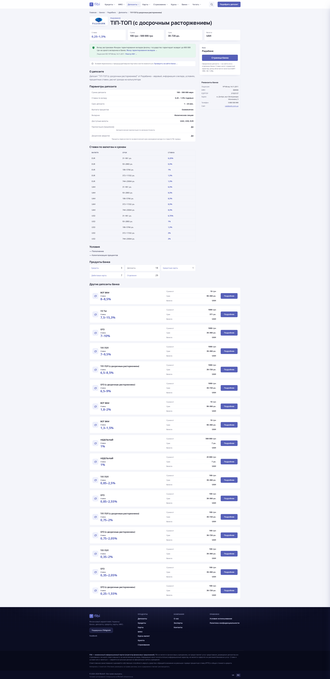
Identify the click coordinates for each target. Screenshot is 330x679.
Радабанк (111, 12)
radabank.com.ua (231, 106)
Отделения (132, 275)
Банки (184, 4)
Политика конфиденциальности (225, 623)
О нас (176, 618)
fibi (95, 4)
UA (233, 675)
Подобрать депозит (229, 4)
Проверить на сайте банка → (166, 63)
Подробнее (229, 296)
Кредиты (109, 4)
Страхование (159, 4)
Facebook (93, 636)
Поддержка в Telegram (101, 630)
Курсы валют (144, 636)
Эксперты (178, 623)
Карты (145, 4)
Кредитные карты (170, 268)
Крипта (141, 640)
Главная (93, 12)
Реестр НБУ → (131, 54)
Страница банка (220, 57)
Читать (195, 4)
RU (238, 675)
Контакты (178, 627)
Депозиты (132, 4)
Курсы (174, 4)
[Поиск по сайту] (211, 4)
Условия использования (221, 618)
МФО (120, 4)
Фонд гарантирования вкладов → (142, 50)
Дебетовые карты (98, 275)
